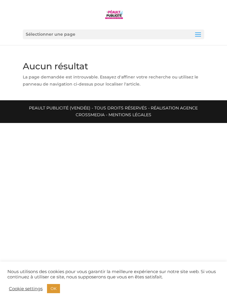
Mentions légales (129, 114)
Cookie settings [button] (26, 288)
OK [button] (53, 288)
